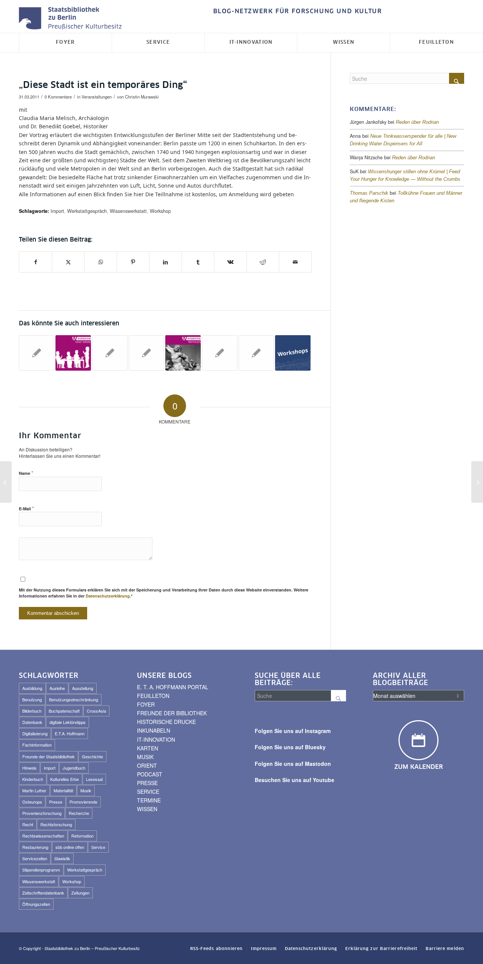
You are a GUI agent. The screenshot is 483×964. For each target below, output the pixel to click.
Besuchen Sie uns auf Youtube (294, 780)
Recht (27, 824)
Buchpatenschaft (64, 711)
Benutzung (32, 699)
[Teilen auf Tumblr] (198, 262)
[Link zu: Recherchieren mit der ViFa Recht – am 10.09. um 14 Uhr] (256, 353)
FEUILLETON (153, 695)
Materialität (63, 790)
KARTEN (147, 748)
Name (26, 472)
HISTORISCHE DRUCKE (166, 721)
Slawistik (62, 858)
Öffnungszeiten (36, 904)
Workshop (160, 211)
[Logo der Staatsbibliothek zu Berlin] (72, 19)
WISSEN (147, 809)
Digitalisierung (35, 733)
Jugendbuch (74, 768)
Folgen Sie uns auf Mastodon (293, 763)
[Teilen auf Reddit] (263, 262)
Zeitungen (80, 893)
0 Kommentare (58, 97)
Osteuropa (32, 802)
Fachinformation (37, 745)
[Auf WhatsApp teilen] (101, 262)
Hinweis (29, 768)
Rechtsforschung (56, 824)
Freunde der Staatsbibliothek (48, 756)
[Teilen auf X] (68, 262)
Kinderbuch (32, 779)
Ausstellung (82, 688)
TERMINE (149, 800)
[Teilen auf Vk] (230, 262)
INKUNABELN (153, 730)
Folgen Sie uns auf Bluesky (290, 747)
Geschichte (92, 756)
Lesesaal (94, 779)
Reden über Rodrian (417, 122)
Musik (85, 790)
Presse (55, 802)
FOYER (146, 704)
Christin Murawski (142, 97)
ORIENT (147, 765)
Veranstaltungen (97, 97)
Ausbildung (32, 688)
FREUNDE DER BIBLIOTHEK (172, 713)
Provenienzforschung (42, 813)
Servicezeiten (34, 858)
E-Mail (26, 508)
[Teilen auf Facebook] (35, 262)
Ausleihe (57, 688)
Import (57, 211)
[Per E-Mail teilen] (295, 262)
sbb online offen (69, 847)
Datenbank (32, 722)
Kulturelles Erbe (64, 779)
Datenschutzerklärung (108, 596)
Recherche (79, 813)
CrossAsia (96, 711)
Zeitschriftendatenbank (43, 893)
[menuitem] (295, 11)
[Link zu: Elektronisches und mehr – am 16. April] (146, 353)
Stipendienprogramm (41, 870)
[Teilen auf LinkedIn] (165, 262)
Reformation (82, 836)
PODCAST (149, 774)
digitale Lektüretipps (67, 722)
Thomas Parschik (369, 193)
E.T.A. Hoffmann (70, 733)
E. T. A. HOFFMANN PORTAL (172, 687)
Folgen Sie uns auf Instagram (293, 731)
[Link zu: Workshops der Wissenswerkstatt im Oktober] (293, 353)
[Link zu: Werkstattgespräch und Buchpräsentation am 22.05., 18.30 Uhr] (219, 353)
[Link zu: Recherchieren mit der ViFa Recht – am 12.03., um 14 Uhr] (110, 353)
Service (98, 847)
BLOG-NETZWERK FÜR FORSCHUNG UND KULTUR (297, 11)
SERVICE (148, 791)
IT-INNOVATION (156, 739)
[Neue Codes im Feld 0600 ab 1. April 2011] (6, 482)
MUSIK (145, 757)
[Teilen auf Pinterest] (133, 262)
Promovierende (83, 802)
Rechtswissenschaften (43, 836)
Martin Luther (34, 790)
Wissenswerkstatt (128, 211)
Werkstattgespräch (87, 211)
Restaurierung (35, 847)
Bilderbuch (32, 711)
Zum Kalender (418, 767)
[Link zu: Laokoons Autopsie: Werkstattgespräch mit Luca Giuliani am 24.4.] (183, 353)
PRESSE (147, 783)
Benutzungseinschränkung (73, 699)
